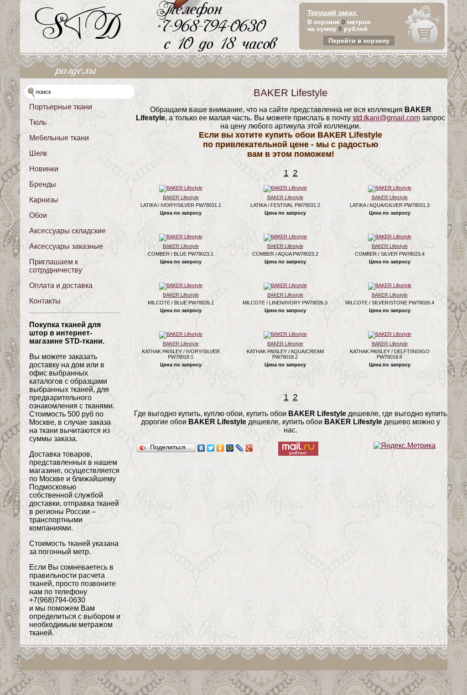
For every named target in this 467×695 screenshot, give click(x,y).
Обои (38, 215)
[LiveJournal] (239, 448)
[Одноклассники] (220, 448)
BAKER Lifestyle (181, 197)
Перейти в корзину (358, 40)
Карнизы (43, 200)
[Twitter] (211, 448)
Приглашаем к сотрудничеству (55, 266)
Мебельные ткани (59, 138)
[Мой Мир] (230, 448)
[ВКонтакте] (201, 448)
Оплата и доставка (61, 285)
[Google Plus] (249, 448)
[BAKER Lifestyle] (180, 187)
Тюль (38, 122)
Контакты (45, 301)
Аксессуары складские (67, 231)
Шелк (38, 153)
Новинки (43, 169)
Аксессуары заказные (66, 246)
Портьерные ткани (60, 107)
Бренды (42, 184)
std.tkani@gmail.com (386, 118)
